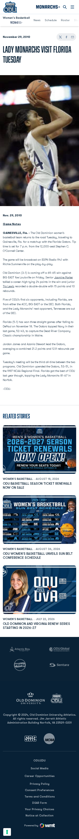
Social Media (39, 768)
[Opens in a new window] (31, 739)
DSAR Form (39, 802)
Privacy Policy (39, 783)
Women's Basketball (18, 478)
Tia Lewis (8, 286)
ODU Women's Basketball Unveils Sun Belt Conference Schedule (38, 555)
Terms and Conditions (40, 796)
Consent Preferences (39, 790)
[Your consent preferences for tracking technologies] (7, 832)
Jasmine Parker (63, 277)
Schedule (51, 20)
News (37, 20)
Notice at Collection (39, 815)
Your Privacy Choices (39, 809)
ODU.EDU (39, 760)
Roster (65, 20)
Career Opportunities (39, 776)
